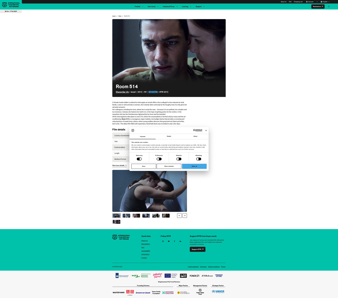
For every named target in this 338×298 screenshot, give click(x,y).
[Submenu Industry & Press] (177, 6)
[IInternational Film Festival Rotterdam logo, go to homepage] (11, 4)
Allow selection (169, 166)
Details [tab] (169, 136)
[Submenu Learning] (191, 6)
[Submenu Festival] (142, 6)
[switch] (159, 159)
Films (119, 16)
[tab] (116, 215)
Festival (137, 6)
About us (283, 2)
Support (198, 6)
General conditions (214, 267)
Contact (144, 258)
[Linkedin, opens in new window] (180, 241)
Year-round (151, 6)
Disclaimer (203, 267)
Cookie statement (193, 267)
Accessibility (145, 251)
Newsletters (145, 244)
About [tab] (195, 136)
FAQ (290, 2)
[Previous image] (179, 215)
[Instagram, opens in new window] (163, 241)
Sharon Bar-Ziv (122, 92)
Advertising (145, 254)
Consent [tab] (142, 136)
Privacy (223, 267)
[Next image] (184, 215)
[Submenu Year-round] (158, 6)
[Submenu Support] (204, 6)
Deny (143, 166)
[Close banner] (206, 130)
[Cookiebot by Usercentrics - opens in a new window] (194, 130)
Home (114, 16)
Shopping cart (298, 2)
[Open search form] (329, 6)
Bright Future (153, 92)
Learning (185, 6)
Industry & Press (168, 6)
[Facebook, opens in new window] (174, 241)
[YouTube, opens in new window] (169, 241)
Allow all (194, 166)
